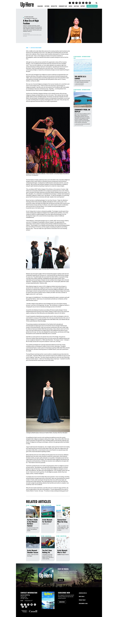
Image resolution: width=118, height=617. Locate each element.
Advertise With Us (83, 593)
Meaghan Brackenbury (80, 83)
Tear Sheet (58, 505)
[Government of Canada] (29, 611)
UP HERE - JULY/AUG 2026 (31, 505)
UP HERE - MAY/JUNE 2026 (31, 536)
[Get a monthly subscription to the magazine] (48, 600)
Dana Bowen (27, 33)
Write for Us (81, 596)
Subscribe (62, 602)
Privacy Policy (82, 600)
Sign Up (61, 580)
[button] (96, 3)
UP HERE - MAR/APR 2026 (46, 536)
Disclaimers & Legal (83, 603)
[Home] (27, 4)
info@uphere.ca (28, 600)
